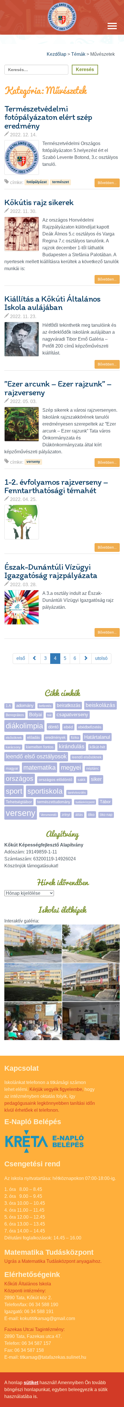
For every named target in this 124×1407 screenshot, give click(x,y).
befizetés (45, 706)
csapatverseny (72, 714)
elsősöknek (14, 737)
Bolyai (35, 714)
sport (14, 791)
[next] (86, 658)
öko (91, 814)
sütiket (31, 1382)
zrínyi (66, 815)
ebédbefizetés (90, 727)
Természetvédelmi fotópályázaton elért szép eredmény (48, 117)
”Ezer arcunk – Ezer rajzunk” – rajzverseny (57, 387)
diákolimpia (24, 726)
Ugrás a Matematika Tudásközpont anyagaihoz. (53, 1261)
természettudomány (53, 802)
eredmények (55, 737)
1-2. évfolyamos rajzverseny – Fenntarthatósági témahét (56, 485)
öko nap (106, 815)
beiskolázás (100, 705)
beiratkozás (68, 705)
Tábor (105, 801)
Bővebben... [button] (107, 183)
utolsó (101, 658)
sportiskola (45, 791)
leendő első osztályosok (36, 756)
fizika (75, 737)
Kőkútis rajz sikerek (39, 202)
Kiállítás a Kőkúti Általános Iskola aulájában (52, 302)
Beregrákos (15, 715)
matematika (39, 767)
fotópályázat (37, 182)
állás (79, 814)
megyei (71, 767)
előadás (33, 737)
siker (96, 779)
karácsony (13, 747)
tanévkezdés (77, 792)
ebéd (68, 727)
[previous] (35, 658)
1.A (8, 706)
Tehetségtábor (19, 801)
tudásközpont (85, 802)
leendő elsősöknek (87, 757)
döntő (53, 726)
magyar (12, 768)
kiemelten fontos (40, 747)
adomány (25, 705)
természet (60, 182)
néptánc (92, 768)
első (20, 658)
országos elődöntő (55, 779)
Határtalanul (97, 737)
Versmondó (49, 814)
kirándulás (71, 746)
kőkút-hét (97, 747)
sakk (82, 779)
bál (49, 715)
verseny (33, 462)
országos (19, 778)
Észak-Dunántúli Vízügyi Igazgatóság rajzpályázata (50, 570)
